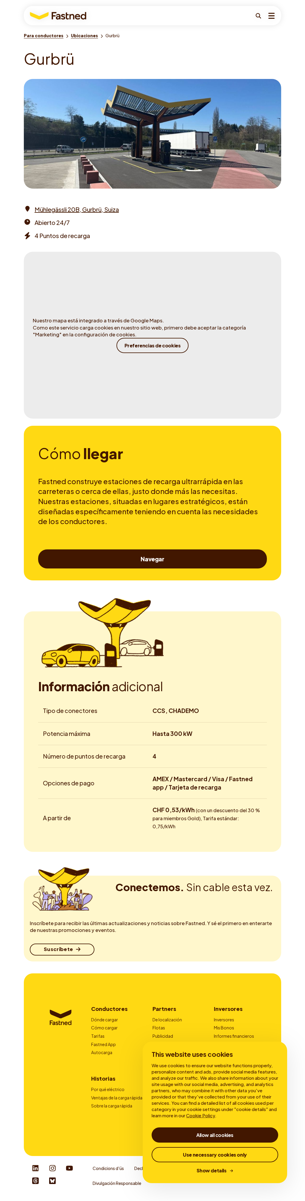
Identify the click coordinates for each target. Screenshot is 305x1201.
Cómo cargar (104, 1027)
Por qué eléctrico (108, 1089)
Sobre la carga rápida (111, 1105)
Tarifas (98, 1036)
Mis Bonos (224, 1027)
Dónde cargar (104, 1019)
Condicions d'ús (108, 1168)
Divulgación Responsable (117, 1183)
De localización (167, 1019)
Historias (103, 1078)
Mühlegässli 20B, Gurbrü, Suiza (77, 209)
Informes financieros (234, 1036)
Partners (164, 1008)
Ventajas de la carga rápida (116, 1097)
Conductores (109, 1008)
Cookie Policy (200, 1115)
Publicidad (162, 1036)
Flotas (158, 1027)
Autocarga (101, 1052)
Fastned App (103, 1044)
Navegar (152, 559)
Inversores (228, 1008)
